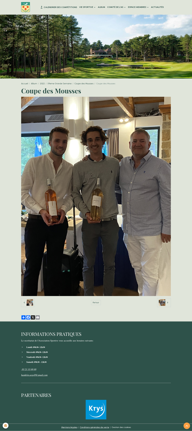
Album (101, 7)
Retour (96, 302)
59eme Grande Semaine (60, 83)
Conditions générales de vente (94, 427)
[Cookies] (5, 426)
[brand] (26, 7)
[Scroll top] (187, 426)
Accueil (24, 83)
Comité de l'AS (115, 7)
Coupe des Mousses (83, 83)
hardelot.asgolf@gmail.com (34, 374)
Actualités (157, 7)
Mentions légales (69, 427)
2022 (42, 83)
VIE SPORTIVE (86, 7)
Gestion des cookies (121, 427)
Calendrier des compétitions (60, 7)
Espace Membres (137, 7)
